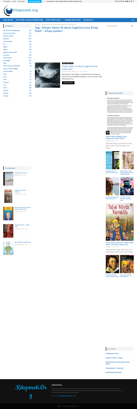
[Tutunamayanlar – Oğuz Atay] (8, 231)
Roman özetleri (73, 20)
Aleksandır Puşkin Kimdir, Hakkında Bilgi (112, 275)
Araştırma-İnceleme (9, 33)
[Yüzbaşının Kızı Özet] (8, 179)
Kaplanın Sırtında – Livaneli (114, 358)
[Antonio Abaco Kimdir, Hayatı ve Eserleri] (112, 186)
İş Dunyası (6, 55)
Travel (5, 88)
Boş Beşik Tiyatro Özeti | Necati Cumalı (112, 171)
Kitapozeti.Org (31, 391)
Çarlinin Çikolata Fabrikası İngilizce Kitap (125, 198)
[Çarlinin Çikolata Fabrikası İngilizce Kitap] (127, 186)
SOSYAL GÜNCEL (8, 71)
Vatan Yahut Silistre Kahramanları (126, 275)
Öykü (4, 63)
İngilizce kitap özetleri (67, 63)
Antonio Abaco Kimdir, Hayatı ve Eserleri (112, 197)
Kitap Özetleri (21, 1)
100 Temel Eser (7, 1)
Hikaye (5, 49)
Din (4, 44)
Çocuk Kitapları (8, 41)
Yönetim (5, 96)
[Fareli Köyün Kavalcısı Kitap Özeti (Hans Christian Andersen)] (120, 222)
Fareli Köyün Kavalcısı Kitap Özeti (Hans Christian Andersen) (119, 244)
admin (69, 71)
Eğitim (5, 47)
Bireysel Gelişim (8, 36)
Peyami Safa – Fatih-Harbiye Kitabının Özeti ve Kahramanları (64, 1)
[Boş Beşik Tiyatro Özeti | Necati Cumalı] (112, 160)
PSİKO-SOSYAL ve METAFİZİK (11, 66)
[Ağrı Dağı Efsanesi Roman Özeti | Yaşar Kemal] (8, 213)
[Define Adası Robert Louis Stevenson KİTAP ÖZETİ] (120, 116)
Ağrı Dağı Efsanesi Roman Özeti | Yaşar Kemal (23, 208)
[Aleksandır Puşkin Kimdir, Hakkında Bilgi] (112, 264)
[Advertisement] (68, 48)
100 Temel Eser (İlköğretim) (29, 20)
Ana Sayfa (8, 20)
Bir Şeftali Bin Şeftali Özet (23, 242)
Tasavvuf (6, 82)
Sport (5, 74)
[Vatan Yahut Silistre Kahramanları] (127, 264)
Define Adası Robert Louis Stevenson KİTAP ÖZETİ (116, 137)
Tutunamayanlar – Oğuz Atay (114, 368)
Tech (4, 85)
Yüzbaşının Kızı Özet (21, 173)
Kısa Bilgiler (6, 60)
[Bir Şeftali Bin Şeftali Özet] (8, 248)
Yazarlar (14, 1)
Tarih (4, 79)
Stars (5, 77)
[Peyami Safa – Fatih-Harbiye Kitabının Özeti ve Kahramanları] (127, 160)
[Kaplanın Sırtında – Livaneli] (8, 196)
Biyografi (6, 39)
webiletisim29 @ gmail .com (67, 396)
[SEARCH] (132, 26)
